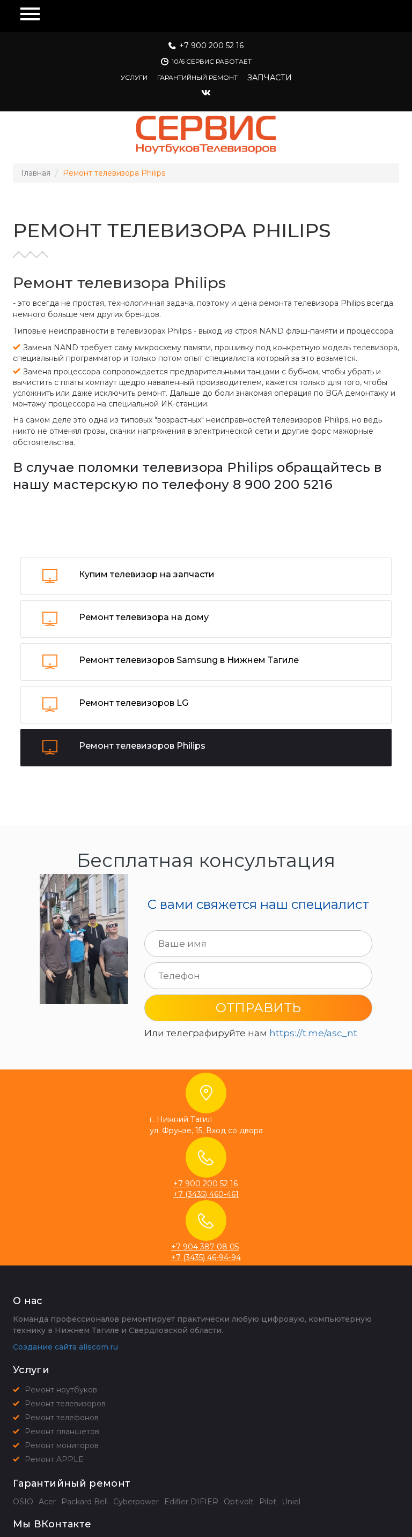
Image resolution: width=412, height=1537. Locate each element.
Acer (47, 1501)
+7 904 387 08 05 (205, 1247)
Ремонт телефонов (62, 1417)
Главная (35, 173)
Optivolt (239, 1501)
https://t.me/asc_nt (313, 1033)
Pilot (267, 1501)
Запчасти (269, 77)
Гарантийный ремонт (197, 77)
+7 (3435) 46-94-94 (206, 1257)
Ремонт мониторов (62, 1445)
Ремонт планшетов (62, 1431)
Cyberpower (136, 1501)
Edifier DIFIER (191, 1501)
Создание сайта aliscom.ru (65, 1347)
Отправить (258, 1007)
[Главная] (206, 135)
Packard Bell (84, 1501)
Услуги (134, 77)
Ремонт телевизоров (65, 1403)
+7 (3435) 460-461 (206, 1194)
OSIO (23, 1501)
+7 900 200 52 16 (211, 45)
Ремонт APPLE (54, 1459)
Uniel (291, 1501)
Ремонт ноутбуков (61, 1390)
